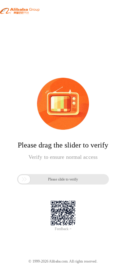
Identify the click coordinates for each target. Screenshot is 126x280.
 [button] (24, 179)
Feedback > (63, 229)
